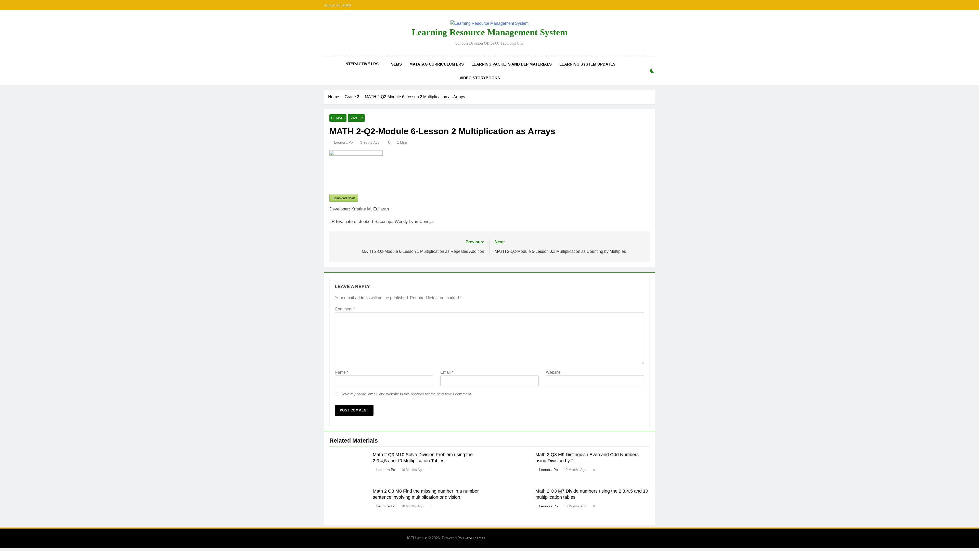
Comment (345, 309)
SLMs (396, 64)
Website (553, 372)
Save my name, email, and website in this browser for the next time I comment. (406, 394)
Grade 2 (356, 118)
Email (446, 372)
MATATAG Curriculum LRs (436, 64)
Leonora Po (343, 142)
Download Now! (343, 198)
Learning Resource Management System (490, 32)
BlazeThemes (474, 538)
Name (341, 372)
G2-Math (338, 118)
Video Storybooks (480, 78)
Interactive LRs (361, 64)
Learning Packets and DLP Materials (511, 64)
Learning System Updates (587, 64)
